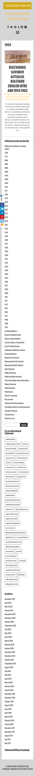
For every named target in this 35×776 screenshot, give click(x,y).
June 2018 (8, 709)
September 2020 (10, 625)
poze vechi (18, 551)
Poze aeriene (9, 399)
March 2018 (9, 716)
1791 (6, 156)
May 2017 (8, 743)
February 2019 (9, 686)
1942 (6, 263)
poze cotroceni (10, 551)
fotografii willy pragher (12, 491)
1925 (6, 209)
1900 (6, 171)
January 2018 (9, 724)
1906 (6, 179)
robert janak (22, 561)
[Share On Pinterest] (2, 217)
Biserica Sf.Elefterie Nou (13, 335)
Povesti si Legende (11, 395)
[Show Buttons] (1, 201)
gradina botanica (10, 495)
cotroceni (8, 463)
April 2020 (8, 637)
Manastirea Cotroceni (12, 357)
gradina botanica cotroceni (13, 505)
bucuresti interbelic (11, 449)
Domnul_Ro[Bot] (12, 94)
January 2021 (9, 610)
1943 (6, 266)
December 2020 (10, 614)
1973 (6, 304)
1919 (6, 198)
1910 (6, 187)
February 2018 (9, 720)
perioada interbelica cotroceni (14, 542)
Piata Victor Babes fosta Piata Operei (17, 380)
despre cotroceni (10, 477)
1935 (6, 236)
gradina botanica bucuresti (13, 500)
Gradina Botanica (10, 354)
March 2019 (9, 682)
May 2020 (8, 633)
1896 (6, 168)
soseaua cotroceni (10, 575)
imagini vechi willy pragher (13, 523)
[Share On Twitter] (2, 209)
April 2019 (8, 678)
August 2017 (9, 735)
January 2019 (9, 690)
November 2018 (10, 697)
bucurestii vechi (23, 449)
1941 (6, 259)
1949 (6, 274)
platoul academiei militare (12, 547)
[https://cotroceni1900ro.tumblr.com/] (18, 27)
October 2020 (9, 622)
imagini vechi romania (11, 519)
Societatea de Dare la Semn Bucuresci (17, 407)
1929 (6, 217)
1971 (6, 300)
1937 (6, 244)
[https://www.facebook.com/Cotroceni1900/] (8, 27)
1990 (6, 323)
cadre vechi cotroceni (23, 453)
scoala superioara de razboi (13, 570)
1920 (6, 202)
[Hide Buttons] (1, 228)
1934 (6, 232)
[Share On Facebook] (2, 205)
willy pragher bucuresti (12, 579)
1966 (6, 293)
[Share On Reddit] (2, 221)
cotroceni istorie (10, 467)
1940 (6, 255)
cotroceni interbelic (18, 463)
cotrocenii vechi (21, 467)
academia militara (10, 439)
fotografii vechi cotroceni (12, 486)
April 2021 (8, 603)
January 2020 (9, 648)
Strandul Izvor (9, 414)
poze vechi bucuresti (11, 556)
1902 (6, 175)
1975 (6, 308)
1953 (6, 278)
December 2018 (10, 694)
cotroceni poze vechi (11, 472)
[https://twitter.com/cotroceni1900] (11, 27)
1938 (6, 247)
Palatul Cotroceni (10, 373)
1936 (6, 240)
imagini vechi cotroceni (12, 514)
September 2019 (10, 663)
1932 (6, 228)
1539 (6, 152)
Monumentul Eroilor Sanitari (14, 361)
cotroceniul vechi (23, 472)
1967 (6, 297)
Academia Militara (22, 99)
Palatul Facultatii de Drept (13, 376)
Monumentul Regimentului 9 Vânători (16, 533)
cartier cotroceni (10, 458)
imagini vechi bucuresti (21, 509)
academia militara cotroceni (13, 444)
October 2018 (9, 701)
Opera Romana (9, 369)
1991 (6, 327)
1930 (6, 221)
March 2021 (9, 606)
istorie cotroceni (10, 528)
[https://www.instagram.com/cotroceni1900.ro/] (22, 27)
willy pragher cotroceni (12, 584)
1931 (6, 225)
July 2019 (8, 671)
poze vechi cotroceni (11, 561)
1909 (6, 183)
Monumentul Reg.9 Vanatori (14, 365)
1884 (6, 160)
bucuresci (25, 444)
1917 (6, 190)
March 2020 (9, 640)
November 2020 (10, 618)
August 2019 (9, 667)
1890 (6, 164)
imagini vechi (9, 509)
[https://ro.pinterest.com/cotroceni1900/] (15, 27)
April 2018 (8, 713)
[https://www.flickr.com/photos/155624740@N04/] (25, 27)
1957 (6, 285)
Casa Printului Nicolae (12, 346)
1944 (6, 270)
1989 (6, 319)
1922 (6, 206)
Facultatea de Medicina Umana (15, 350)
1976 (6, 312)
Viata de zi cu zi (10, 418)
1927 (6, 213)
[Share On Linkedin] (2, 213)
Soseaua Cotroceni (11, 411)
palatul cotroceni (10, 537)
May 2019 (8, 675)
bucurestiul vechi (10, 453)
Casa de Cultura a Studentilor (14, 342)
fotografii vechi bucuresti (12, 481)
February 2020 (9, 644)
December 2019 (10, 652)
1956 (6, 281)
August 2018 (9, 705)
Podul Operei (9, 392)
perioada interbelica (22, 537)
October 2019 (9, 659)
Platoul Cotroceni (10, 384)
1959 (13, 99)
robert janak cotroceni (11, 565)
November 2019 (10, 656)
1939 (6, 251)
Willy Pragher (21, 575)
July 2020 (8, 629)
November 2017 (10, 732)
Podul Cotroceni (10, 388)
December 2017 (10, 728)
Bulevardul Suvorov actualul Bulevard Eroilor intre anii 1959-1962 (18, 79)
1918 (6, 194)
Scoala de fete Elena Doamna (14, 403)
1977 (6, 316)
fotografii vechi (21, 477)
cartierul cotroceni (22, 458)
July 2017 (8, 739)
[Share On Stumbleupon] (2, 225)
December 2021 (10, 599)
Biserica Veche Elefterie (13, 338)
